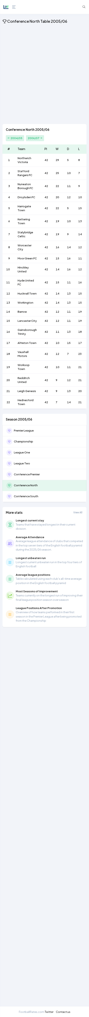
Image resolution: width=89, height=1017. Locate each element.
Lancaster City (27, 320)
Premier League (24, 430)
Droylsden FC (26, 197)
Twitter (49, 1011)
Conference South (26, 496)
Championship (23, 441)
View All (77, 512)
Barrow (22, 311)
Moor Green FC (27, 258)
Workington (25, 302)
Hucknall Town (27, 293)
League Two (22, 463)
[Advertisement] (44, 74)
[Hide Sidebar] (13, 7)
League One (22, 452)
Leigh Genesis (27, 391)
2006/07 (34, 138)
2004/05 (16, 138)
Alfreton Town (27, 343)
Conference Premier (27, 474)
